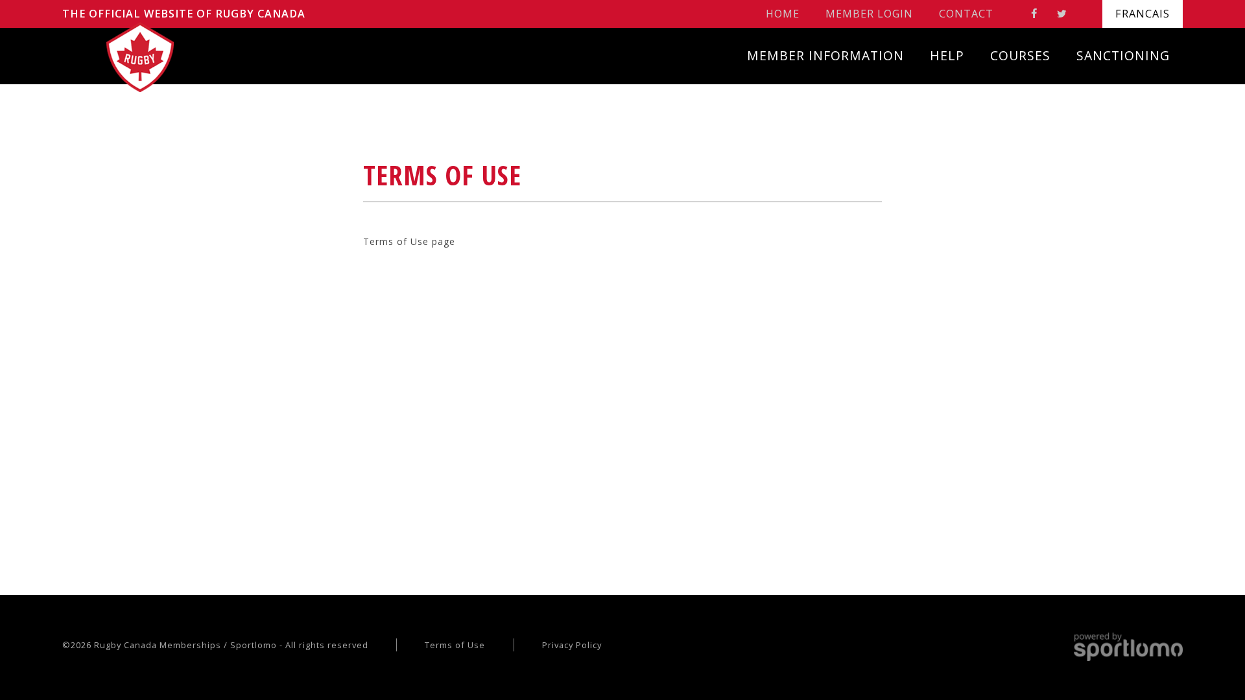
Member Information (825, 55)
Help (947, 55)
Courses (1020, 55)
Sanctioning (1123, 55)
